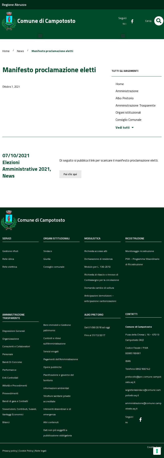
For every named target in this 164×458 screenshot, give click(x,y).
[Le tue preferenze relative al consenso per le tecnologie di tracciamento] (157, 451)
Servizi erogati (51, 351)
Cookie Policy (26, 451)
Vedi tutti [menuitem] (123, 127)
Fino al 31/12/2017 (94, 335)
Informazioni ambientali (56, 388)
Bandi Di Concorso (12, 362)
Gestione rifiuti (10, 251)
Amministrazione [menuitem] (127, 90)
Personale (7, 354)
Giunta (46, 259)
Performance (9, 370)
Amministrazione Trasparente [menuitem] (136, 105)
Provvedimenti (10, 393)
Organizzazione (10, 339)
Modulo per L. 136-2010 (97, 267)
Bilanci (6, 422)
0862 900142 (143, 369)
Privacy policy (9, 451)
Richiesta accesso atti (95, 251)
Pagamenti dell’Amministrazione (60, 359)
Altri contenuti (51, 422)
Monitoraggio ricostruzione (139, 251)
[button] (158, 20)
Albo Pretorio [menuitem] (125, 98)
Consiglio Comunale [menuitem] (128, 119)
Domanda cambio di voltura (99, 288)
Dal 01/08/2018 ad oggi (97, 327)
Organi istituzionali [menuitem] (128, 112)
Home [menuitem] (120, 83)
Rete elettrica (9, 267)
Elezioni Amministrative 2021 (26, 165)
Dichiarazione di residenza (98, 259)
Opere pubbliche (52, 367)
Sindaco (47, 251)
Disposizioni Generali (13, 331)
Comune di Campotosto (46, 20)
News (20, 51)
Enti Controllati (10, 378)
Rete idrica (8, 259)
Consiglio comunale (53, 267)
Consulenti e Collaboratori (16, 346)
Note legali (40, 451)
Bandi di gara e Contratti (15, 401)
